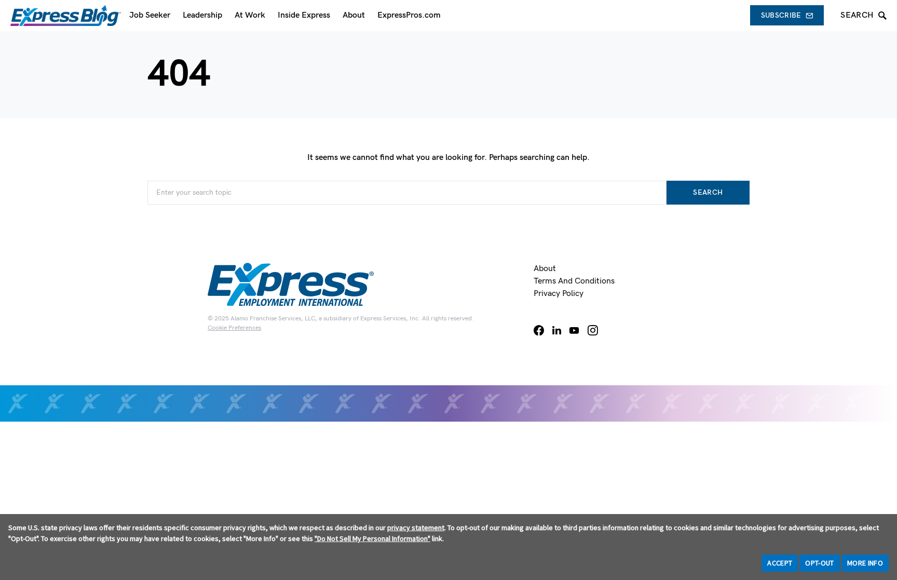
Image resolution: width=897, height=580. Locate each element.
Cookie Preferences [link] (234, 328)
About (545, 269)
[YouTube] (574, 330)
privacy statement (415, 527)
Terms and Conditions (574, 281)
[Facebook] (539, 330)
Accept (779, 563)
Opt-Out (819, 563)
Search (708, 192)
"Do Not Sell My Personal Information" (372, 538)
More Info (865, 563)
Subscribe (781, 15)
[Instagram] (593, 330)
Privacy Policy (558, 294)
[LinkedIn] (556, 330)
